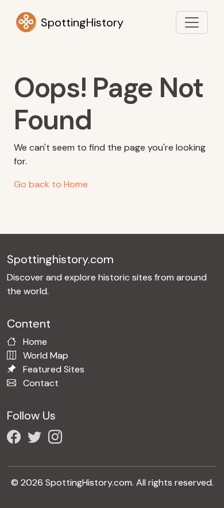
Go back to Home (51, 184)
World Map (45, 355)
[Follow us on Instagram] (57, 439)
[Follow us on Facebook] (16, 439)
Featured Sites (53, 369)
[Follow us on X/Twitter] (37, 439)
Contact (41, 383)
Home (35, 342)
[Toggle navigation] (192, 22)
